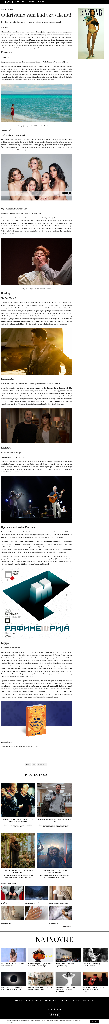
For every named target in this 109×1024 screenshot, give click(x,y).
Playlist (41, 2)
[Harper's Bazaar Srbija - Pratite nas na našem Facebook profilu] (48, 1009)
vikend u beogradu (42, 764)
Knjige (10, 9)
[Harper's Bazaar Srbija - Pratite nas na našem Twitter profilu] (51, 1009)
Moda (17, 2)
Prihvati (94, 1021)
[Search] (106, 2)
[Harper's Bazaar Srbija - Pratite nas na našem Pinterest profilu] (54, 1009)
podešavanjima (10, 1022)
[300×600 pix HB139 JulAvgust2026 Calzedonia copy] (91, 33)
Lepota (24, 2)
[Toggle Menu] (3, 2)
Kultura (31, 2)
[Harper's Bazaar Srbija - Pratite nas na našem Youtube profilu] (60, 1009)
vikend (34, 764)
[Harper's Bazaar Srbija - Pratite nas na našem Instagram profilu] (57, 1009)
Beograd (28, 764)
